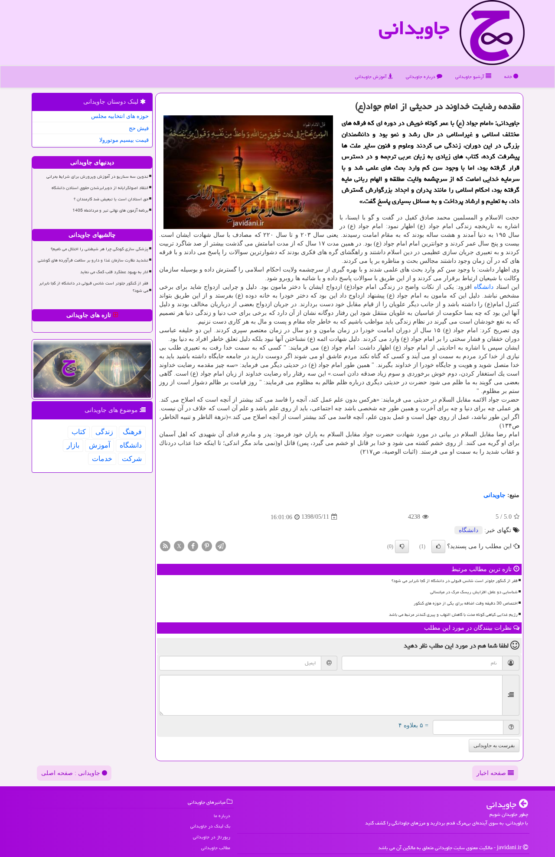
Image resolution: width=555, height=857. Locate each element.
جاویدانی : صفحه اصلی (71, 773)
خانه (508, 76)
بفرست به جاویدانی (494, 746)
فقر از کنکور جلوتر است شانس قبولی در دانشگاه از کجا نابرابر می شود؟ (455, 580)
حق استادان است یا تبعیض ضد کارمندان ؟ (111, 199)
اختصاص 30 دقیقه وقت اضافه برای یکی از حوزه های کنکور (466, 603)
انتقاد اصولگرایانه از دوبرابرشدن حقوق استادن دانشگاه (100, 187)
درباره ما (222, 815)
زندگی (104, 431)
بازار (73, 445)
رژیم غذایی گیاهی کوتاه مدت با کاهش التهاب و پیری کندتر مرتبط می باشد (453, 614)
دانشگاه (483, 287)
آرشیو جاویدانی (470, 76)
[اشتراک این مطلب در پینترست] (207, 545)
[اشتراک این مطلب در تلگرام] (221, 545)
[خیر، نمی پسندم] (402, 546)
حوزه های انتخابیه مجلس (120, 116)
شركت (132, 458)
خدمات (102, 458)
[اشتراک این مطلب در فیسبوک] (193, 545)
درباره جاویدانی (421, 76)
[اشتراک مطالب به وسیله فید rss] (165, 545)
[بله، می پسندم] (438, 546)
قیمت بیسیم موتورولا (124, 140)
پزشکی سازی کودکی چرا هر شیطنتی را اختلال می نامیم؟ (99, 249)
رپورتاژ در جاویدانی (211, 836)
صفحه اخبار (492, 773)
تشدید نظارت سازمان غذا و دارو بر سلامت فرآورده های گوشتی (93, 260)
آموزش (99, 445)
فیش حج (139, 128)
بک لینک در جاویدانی (210, 826)
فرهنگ (132, 431)
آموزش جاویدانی (371, 76)
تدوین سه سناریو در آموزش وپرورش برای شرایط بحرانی (97, 176)
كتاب (79, 431)
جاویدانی (414, 27)
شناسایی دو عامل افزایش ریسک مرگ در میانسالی (474, 592)
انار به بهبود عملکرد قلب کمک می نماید (114, 272)
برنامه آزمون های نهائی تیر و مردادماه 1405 (110, 210)
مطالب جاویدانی (215, 847)
